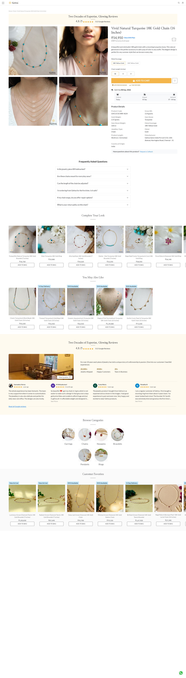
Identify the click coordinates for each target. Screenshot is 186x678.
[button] (93, 169)
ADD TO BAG (22, 265)
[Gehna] (51, 3)
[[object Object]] (174, 80)
